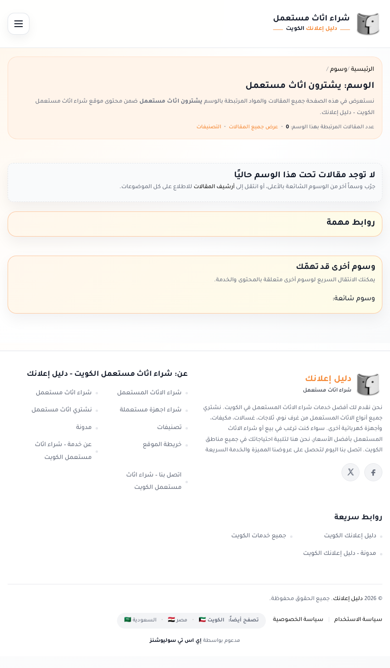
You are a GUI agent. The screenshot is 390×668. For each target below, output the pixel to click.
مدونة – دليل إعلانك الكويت (339, 554)
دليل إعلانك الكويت (350, 536)
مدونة (84, 428)
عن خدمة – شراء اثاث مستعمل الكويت (63, 451)
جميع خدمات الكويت (258, 536)
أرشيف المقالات (213, 187)
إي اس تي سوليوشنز (176, 641)
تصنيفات (169, 428)
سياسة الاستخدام (358, 620)
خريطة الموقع (162, 445)
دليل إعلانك (348, 599)
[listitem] (373, 472)
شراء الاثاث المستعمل (149, 393)
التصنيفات (208, 127)
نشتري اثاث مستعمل (61, 410)
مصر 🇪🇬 (177, 620)
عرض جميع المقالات (253, 127)
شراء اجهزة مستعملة (151, 410)
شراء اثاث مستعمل (64, 393)
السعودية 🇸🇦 (140, 620)
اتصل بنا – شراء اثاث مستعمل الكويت (154, 482)
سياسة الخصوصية (298, 620)
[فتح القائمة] (18, 24)
